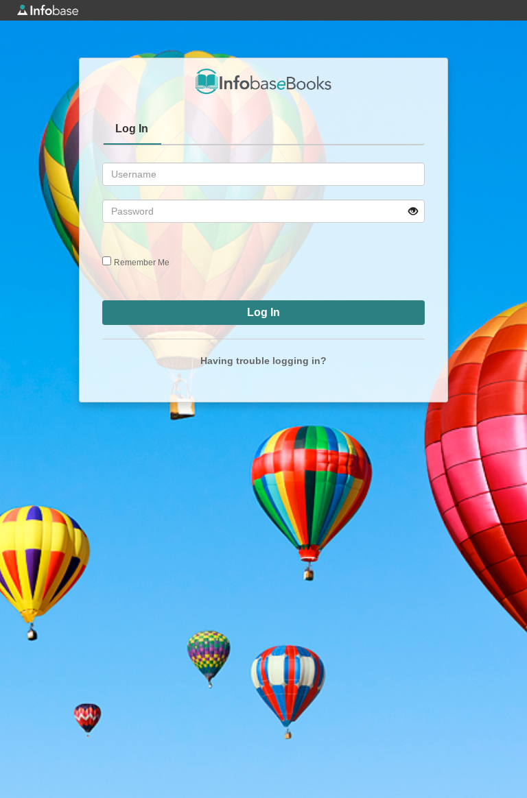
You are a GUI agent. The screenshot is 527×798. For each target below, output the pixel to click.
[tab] (132, 130)
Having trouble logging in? (263, 360)
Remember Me (141, 262)
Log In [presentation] (131, 128)
